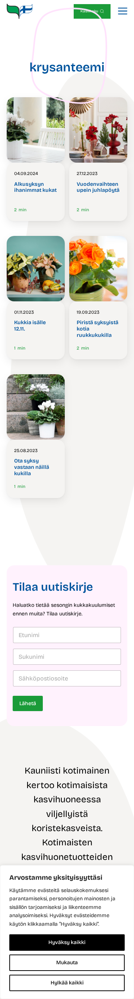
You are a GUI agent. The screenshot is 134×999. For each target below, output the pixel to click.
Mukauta (67, 962)
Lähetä (27, 703)
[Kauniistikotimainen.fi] (19, 11)
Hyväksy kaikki (67, 942)
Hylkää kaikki (67, 983)
